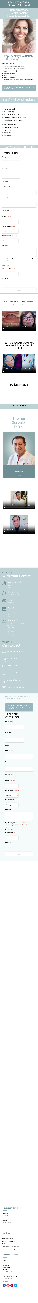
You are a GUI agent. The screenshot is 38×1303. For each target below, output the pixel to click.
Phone (6, 216)
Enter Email (5, 198)
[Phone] (4, 601)
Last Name (5, 181)
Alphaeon (5, 1213)
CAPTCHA (5, 278)
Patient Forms (6, 1267)
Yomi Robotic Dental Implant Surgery (12, 1249)
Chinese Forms (7, 1269)
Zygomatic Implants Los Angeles (11, 1246)
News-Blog (5, 1262)
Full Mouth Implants (7, 1244)
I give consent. (6, 265)
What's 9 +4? (8, 269)
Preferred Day (9, 226)
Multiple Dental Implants (8, 1241)
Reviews (5, 1264)
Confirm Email (5, 210)
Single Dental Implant (7, 1238)
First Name (5, 168)
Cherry (4, 1218)
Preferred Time (9, 236)
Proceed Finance (7, 1222)
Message (5, 245)
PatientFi (5, 1220)
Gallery (4, 1260)
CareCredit (5, 1216)
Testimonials (6, 1265)
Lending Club (6, 1225)
